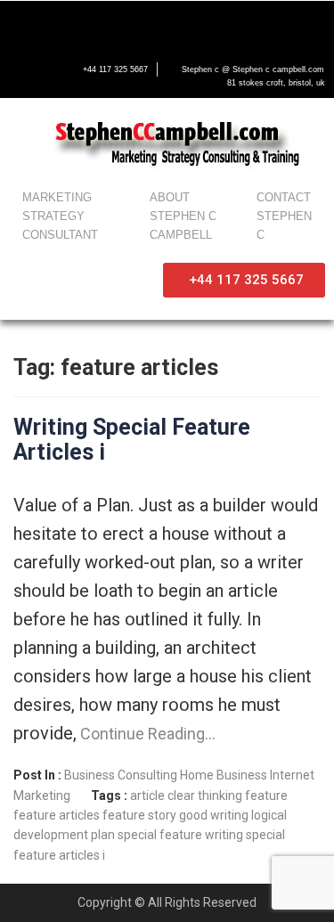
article (147, 795)
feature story (139, 815)
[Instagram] (135, 24)
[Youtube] (98, 24)
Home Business (223, 775)
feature (266, 795)
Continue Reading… (146, 733)
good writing (213, 815)
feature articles (56, 815)
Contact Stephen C (284, 216)
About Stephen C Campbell (183, 216)
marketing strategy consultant (60, 216)
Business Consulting (120, 775)
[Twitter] (60, 24)
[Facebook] (23, 24)
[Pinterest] (173, 24)
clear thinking (204, 795)
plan (103, 835)
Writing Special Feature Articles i (131, 439)
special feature (160, 835)
